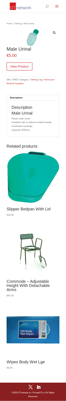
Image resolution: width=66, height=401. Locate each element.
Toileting (18, 23)
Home (9, 23)
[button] (54, 33)
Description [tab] (16, 97)
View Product (19, 66)
